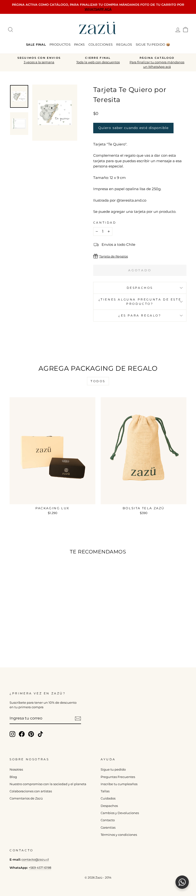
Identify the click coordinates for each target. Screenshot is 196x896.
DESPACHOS (140, 288)
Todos (98, 381)
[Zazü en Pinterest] (31, 734)
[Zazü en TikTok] (40, 734)
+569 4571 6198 (40, 867)
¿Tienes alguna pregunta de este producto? (139, 302)
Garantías (108, 827)
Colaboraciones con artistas (31, 791)
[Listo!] (78, 718)
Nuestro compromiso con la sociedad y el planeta (48, 784)
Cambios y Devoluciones (120, 813)
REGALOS (124, 44)
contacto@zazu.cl (35, 859)
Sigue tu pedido (113, 769)
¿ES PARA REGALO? (139, 315)
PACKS (79, 44)
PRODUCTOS (60, 44)
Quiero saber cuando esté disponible (133, 128)
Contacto (108, 820)
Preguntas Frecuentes (118, 777)
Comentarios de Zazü (26, 798)
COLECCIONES (100, 44)
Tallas (105, 791)
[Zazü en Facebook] (22, 734)
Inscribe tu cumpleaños (119, 784)
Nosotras (16, 769)
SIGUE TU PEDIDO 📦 (153, 44)
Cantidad (104, 222)
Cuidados (108, 798)
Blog (13, 777)
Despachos (109, 806)
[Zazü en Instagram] (12, 734)
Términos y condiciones (119, 835)
